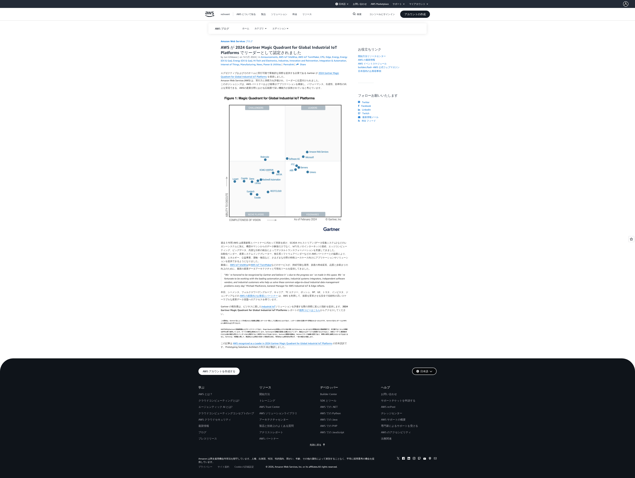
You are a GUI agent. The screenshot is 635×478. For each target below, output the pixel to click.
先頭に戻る (315, 444)
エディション (279, 28)
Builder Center (328, 394)
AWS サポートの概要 (393, 419)
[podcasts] (430, 459)
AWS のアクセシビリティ (396, 432)
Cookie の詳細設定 (244, 466)
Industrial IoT (268, 306)
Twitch (365, 113)
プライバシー (205, 466)
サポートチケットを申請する (398, 400)
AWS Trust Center (269, 406)
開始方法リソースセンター (372, 56)
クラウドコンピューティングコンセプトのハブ (226, 413)
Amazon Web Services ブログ (237, 41)
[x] (398, 459)
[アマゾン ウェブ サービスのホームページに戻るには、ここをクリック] (209, 16)
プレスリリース (207, 438)
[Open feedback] (631, 239)
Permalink (288, 64)
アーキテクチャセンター (273, 419)
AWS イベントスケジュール (372, 63)
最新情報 (203, 425)
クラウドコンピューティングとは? (218, 400)
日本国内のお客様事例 (369, 71)
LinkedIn (366, 109)
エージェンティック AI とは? (215, 406)
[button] (629, 4)
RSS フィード (368, 120)
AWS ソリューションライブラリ (278, 413)
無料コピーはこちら (309, 310)
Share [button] (302, 64)
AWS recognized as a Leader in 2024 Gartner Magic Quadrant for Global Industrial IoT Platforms (282, 343)
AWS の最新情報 (366, 59)
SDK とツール (328, 400)
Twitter (365, 102)
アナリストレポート (271, 432)
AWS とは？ (205, 394)
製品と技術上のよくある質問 (276, 425)
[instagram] (414, 459)
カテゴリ (259, 28)
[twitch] (419, 459)
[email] (435, 459)
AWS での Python (330, 413)
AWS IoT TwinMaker (261, 264)
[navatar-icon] (625, 4)
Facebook (365, 105)
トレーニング (267, 400)
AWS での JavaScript (332, 432)
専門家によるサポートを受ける (399, 425)
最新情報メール (370, 117)
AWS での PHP (328, 425)
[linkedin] (408, 459)
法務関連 (386, 438)
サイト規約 (223, 466)
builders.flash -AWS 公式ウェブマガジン (379, 67)
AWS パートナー (269, 438)
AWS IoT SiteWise (239, 264)
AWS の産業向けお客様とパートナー (259, 295)
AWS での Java (328, 419)
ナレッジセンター (391, 413)
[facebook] (403, 459)
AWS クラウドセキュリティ (214, 419)
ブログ (202, 432)
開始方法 (264, 394)
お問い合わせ (389, 394)
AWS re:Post (388, 406)
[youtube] (424, 459)
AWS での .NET (329, 406)
